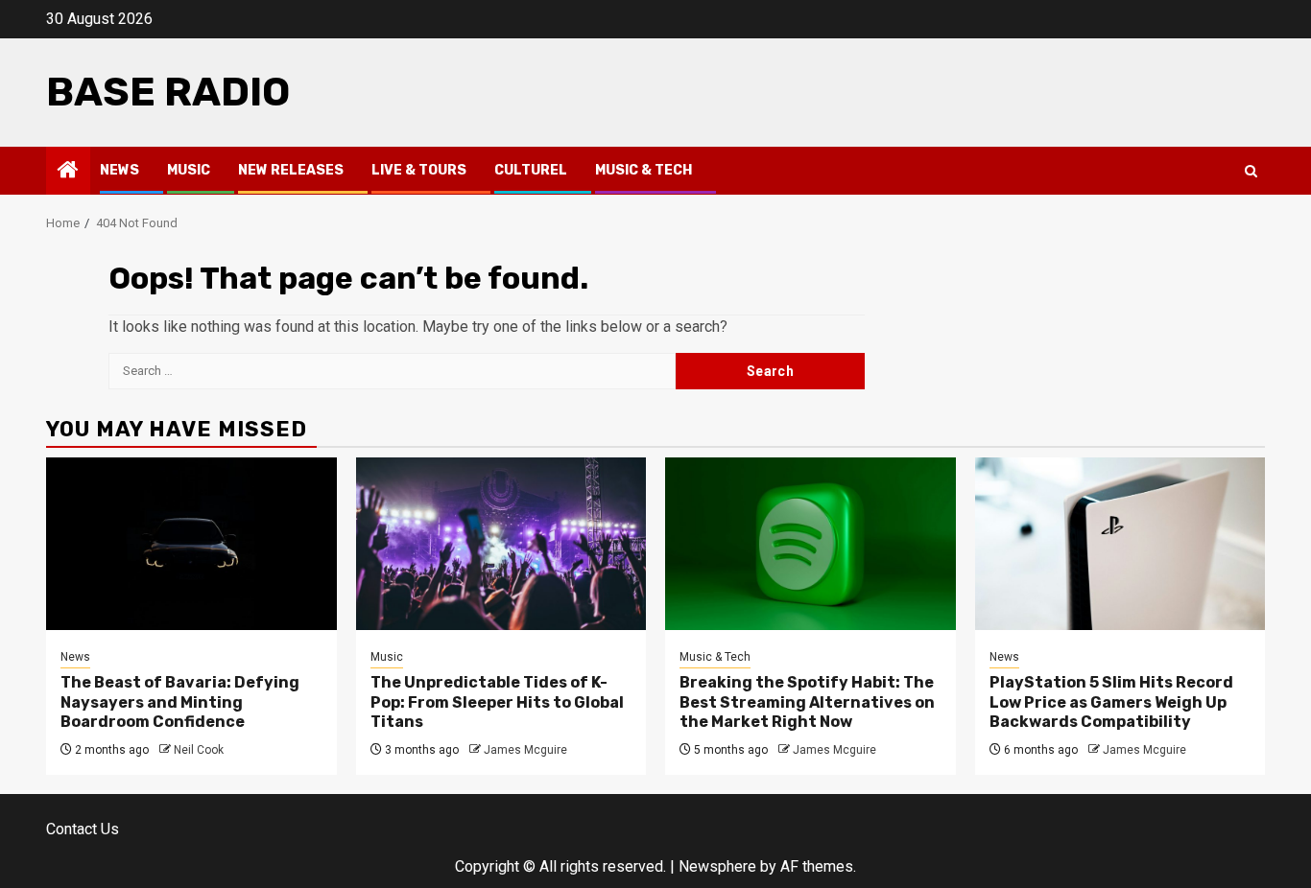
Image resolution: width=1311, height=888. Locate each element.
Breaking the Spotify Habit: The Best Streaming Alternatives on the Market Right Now (807, 702)
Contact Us (82, 829)
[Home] (68, 171)
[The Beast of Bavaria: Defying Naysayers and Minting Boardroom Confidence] (191, 543)
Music (188, 170)
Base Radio (168, 92)
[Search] (1251, 171)
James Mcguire (525, 750)
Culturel (530, 170)
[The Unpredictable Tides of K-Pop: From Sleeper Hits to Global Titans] (501, 543)
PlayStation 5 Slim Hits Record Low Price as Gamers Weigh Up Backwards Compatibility (1111, 702)
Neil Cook (199, 750)
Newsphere (717, 866)
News (119, 170)
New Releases (291, 170)
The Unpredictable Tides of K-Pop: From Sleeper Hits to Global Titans (497, 702)
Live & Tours (418, 170)
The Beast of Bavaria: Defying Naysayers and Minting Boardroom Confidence (179, 702)
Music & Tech (643, 170)
